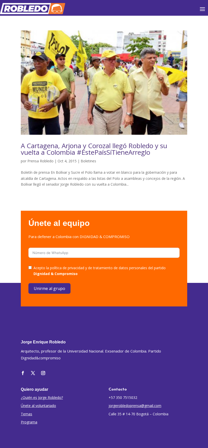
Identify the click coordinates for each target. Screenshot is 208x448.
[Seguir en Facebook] (23, 373)
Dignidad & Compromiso (55, 273)
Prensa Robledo (40, 161)
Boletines (88, 161)
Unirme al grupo (49, 288)
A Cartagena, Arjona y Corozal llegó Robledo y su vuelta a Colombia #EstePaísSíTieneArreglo (94, 149)
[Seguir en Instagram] (43, 373)
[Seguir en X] (33, 373)
